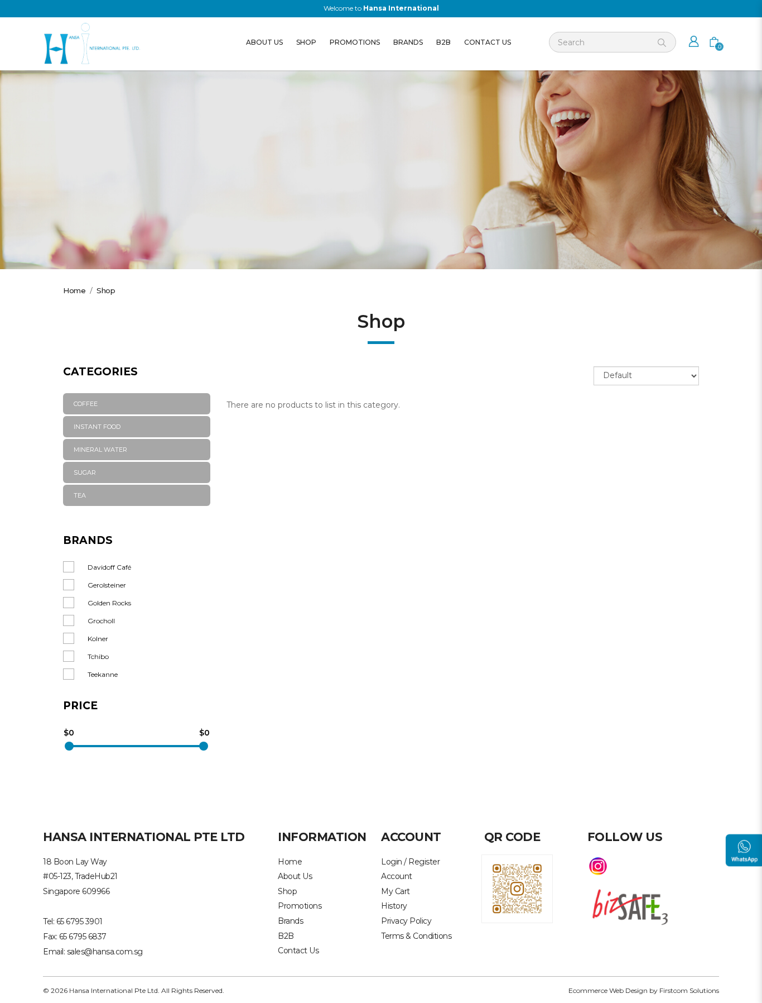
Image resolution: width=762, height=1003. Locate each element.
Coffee (86, 404)
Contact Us (298, 950)
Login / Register (410, 862)
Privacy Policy (406, 921)
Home (74, 290)
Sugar (85, 472)
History (394, 906)
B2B (286, 936)
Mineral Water (100, 449)
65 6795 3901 (79, 921)
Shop (106, 290)
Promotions (299, 906)
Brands (290, 921)
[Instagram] (598, 865)
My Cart (395, 891)
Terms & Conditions (416, 936)
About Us (295, 876)
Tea (80, 495)
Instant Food (97, 427)
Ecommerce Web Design (608, 990)
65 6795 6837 (83, 937)
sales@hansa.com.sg (105, 952)
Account (396, 876)
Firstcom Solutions (689, 990)
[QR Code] (517, 887)
